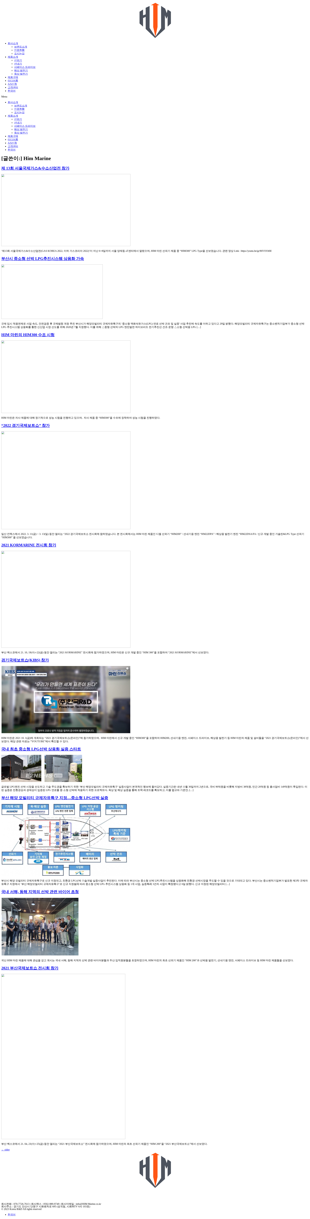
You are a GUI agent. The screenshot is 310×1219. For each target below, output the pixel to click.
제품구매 (13, 77)
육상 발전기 (21, 73)
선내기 (18, 63)
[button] (155, 96)
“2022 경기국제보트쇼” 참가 (25, 425)
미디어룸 (13, 80)
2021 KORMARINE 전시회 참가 (28, 545)
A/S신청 (12, 84)
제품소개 (13, 57)
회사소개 (13, 43)
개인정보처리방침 (11, 1190)
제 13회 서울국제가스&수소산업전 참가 (35, 168)
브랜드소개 (20, 46)
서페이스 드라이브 (25, 67)
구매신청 (6, 1194)
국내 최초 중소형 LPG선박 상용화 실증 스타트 (41, 749)
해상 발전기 (21, 70)
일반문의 (6, 1200)
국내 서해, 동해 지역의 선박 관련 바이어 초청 (40, 892)
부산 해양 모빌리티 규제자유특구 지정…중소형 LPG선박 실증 (54, 798)
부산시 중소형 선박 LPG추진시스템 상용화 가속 (42, 258)
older (5, 1149)
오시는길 (19, 53)
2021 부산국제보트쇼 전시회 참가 (29, 968)
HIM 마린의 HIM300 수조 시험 (28, 335)
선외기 (18, 60)
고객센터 (13, 87)
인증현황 (19, 50)
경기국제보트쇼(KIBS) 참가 (25, 660)
